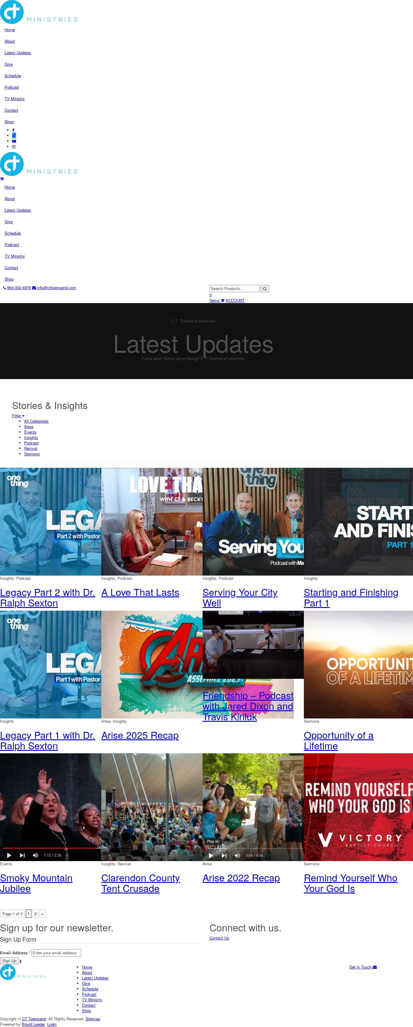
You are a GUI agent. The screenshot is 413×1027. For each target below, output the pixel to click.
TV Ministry (15, 98)
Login (52, 1024)
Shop (9, 121)
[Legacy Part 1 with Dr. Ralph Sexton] (96, 664)
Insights (31, 437)
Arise (28, 426)
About (10, 41)
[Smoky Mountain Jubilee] (96, 806)
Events (30, 432)
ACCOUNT (235, 300)
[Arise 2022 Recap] (299, 806)
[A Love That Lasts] (197, 521)
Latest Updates (18, 52)
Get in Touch (361, 967)
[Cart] (2, 178)
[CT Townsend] (23, 972)
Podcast (12, 87)
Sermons (32, 454)
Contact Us (219, 938)
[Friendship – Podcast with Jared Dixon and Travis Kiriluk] (263, 644)
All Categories (36, 421)
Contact (11, 110)
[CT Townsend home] (39, 163)
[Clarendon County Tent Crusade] (197, 806)
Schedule (13, 75)
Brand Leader (33, 1024)
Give (9, 64)
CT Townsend (34, 1019)
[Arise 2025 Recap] (197, 664)
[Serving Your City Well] (299, 521)
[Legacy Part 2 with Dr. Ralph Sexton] (96, 521)
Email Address (15, 953)
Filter (17, 415)
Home (10, 29)
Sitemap (93, 1019)
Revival (30, 448)
